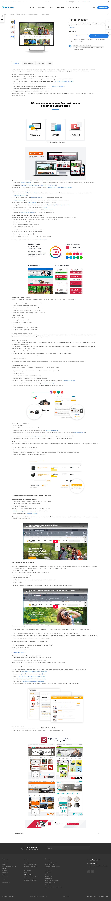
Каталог (26, 859)
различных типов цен (27, 182)
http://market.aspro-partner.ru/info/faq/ (33, 681)
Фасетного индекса (37, 197)
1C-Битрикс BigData (31, 192)
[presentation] (12, 18)
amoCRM (26, 868)
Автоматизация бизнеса (51, 862)
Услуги (47, 859)
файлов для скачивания (38, 436)
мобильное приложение (28, 212)
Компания (5, 859)
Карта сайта (6, 882)
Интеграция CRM (49, 864)
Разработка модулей (50, 882)
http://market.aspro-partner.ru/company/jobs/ (32, 674)
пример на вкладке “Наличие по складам (59, 187)
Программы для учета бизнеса (31, 876)
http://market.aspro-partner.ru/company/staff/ (34, 671)
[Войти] (108, 2)
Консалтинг (48, 884)
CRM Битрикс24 (28, 862)
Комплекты (40, 63)
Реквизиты (5, 876)
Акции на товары (32, 513)
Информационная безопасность (53, 886)
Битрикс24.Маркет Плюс (30, 864)
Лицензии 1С (27, 872)
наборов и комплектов (27, 185)
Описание (16, 63)
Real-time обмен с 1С (19, 652)
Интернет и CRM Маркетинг (52, 880)
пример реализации (58, 86)
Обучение (47, 874)
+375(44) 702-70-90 (73, 2)
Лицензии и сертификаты (9, 866)
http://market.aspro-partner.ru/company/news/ (32, 676)
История (4, 864)
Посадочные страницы (20, 511)
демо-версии (43, 239)
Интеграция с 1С (49, 876)
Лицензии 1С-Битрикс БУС (30, 866)
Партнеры (5, 868)
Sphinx (45, 207)
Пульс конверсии (18, 200)
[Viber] (48, 2)
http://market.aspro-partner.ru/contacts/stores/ (33, 678)
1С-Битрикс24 (49, 209)
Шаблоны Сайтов (28, 874)
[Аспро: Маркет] (36, 38)
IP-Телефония (27, 870)
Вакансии (5, 872)
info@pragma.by (94, 863)
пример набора (39, 185)
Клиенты (4, 870)
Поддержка (48, 872)
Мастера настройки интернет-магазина (58, 205)
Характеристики (28, 63)
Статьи (4, 879)
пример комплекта (50, 185)
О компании (5, 862)
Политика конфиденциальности (38, 896)
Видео (49, 63)
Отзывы (4, 874)
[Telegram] (45, 2)
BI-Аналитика (48, 878)
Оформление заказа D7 (20, 195)
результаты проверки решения (64, 81)
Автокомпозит (32, 202)
